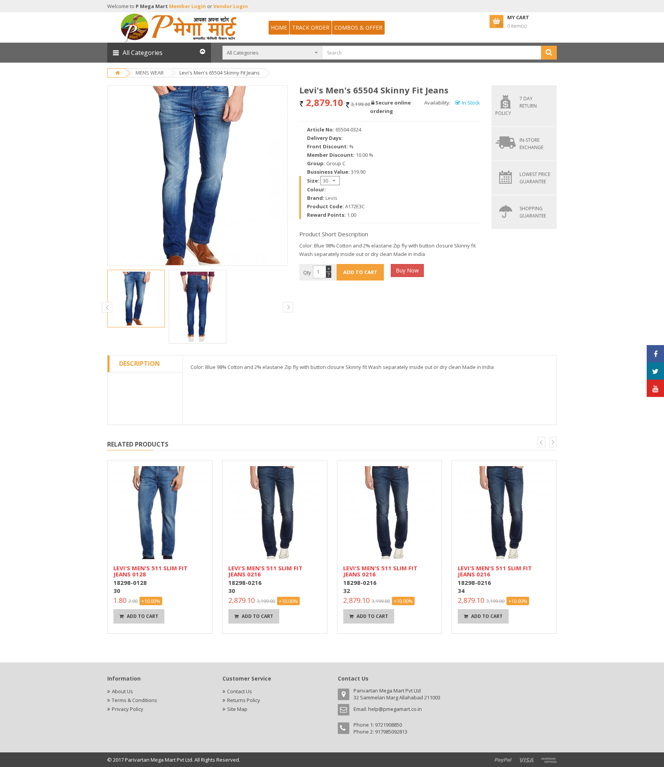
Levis (331, 197)
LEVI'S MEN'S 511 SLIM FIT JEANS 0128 (150, 571)
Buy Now (407, 270)
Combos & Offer (358, 27)
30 (116, 590)
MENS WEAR (150, 72)
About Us (122, 691)
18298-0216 (245, 582)
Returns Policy (243, 700)
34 (461, 590)
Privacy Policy (127, 709)
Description (139, 363)
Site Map (237, 709)
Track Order (310, 27)
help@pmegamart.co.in (395, 709)
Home (279, 27)
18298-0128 (130, 582)
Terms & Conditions (134, 700)
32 (346, 590)
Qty (307, 272)
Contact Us (239, 691)
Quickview (160, 464)
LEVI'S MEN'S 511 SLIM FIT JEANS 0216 (265, 571)
